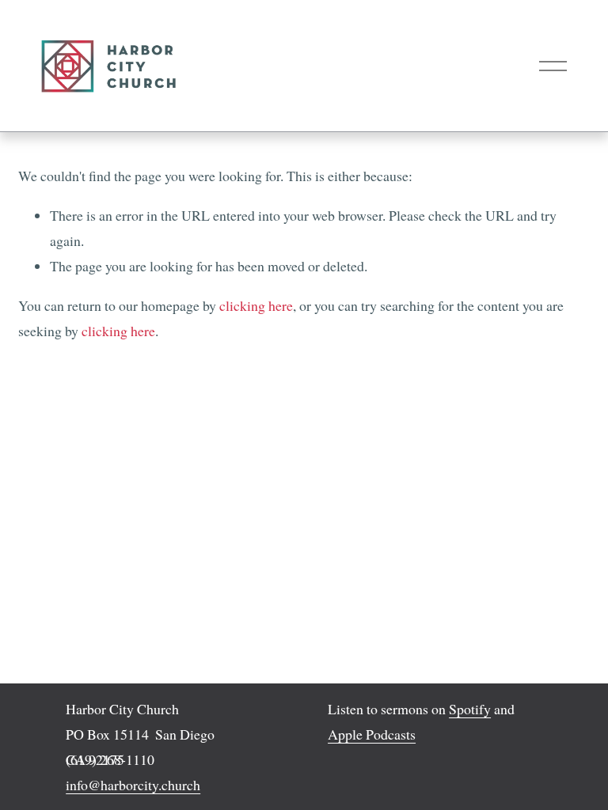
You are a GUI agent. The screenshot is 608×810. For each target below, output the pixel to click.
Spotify (470, 708)
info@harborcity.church (133, 784)
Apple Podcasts (372, 734)
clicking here (256, 305)
